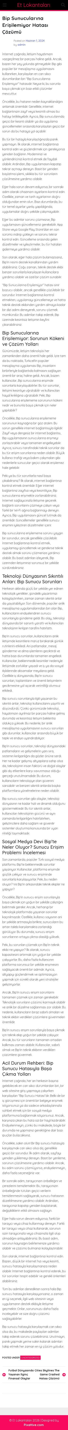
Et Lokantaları (33, 5)
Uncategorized (30, 1357)
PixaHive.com (34, 1425)
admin (22, 44)
